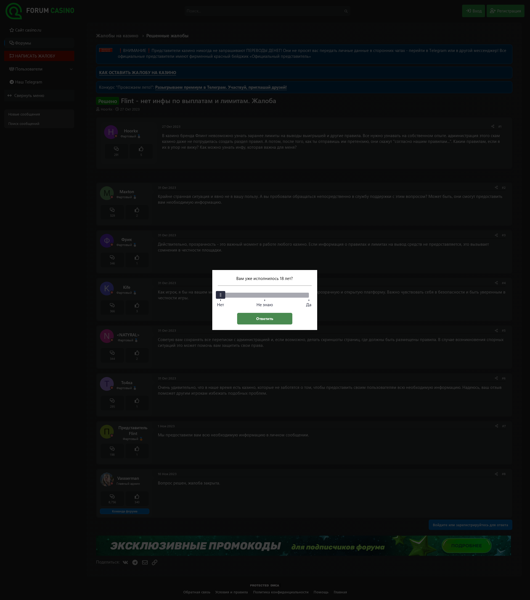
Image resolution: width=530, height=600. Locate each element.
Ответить (264, 318)
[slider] (220, 295)
